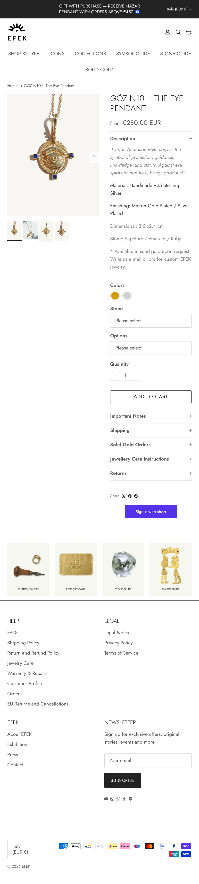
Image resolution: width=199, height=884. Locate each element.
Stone (116, 303)
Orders (14, 688)
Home (12, 80)
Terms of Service (121, 647)
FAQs (12, 627)
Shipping (120, 425)
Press (12, 749)
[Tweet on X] (123, 491)
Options (118, 330)
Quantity (119, 359)
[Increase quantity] (135, 370)
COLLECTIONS (90, 48)
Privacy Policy (118, 637)
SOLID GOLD (99, 64)
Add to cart (151, 391)
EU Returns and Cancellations (37, 698)
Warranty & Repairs (27, 668)
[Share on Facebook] (130, 491)
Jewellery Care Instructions (139, 453)
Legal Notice (117, 627)
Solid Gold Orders (130, 439)
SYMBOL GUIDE (133, 48)
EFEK (26, 861)
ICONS (57, 48)
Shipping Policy (23, 637)
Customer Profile (24, 678)
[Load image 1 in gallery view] (53, 149)
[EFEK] (17, 26)
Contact (15, 759)
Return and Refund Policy (33, 647)
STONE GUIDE (175, 48)
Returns (118, 468)
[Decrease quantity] (115, 370)
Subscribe (123, 775)
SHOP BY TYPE (23, 48)
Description (122, 133)
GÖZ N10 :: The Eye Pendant (49, 80)
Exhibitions (18, 739)
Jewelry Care (20, 658)
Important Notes (128, 410)
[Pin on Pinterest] (136, 491)
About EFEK (19, 728)
